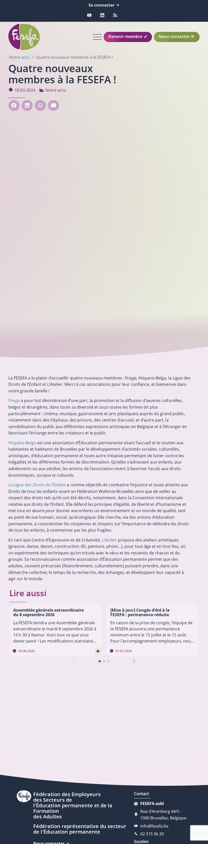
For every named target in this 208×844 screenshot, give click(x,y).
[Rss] (115, 15)
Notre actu (55, 90)
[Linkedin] (102, 15)
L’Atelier (109, 540)
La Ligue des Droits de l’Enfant (37, 485)
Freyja (14, 400)
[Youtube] (89, 15)
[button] (14, 105)
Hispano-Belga (22, 443)
